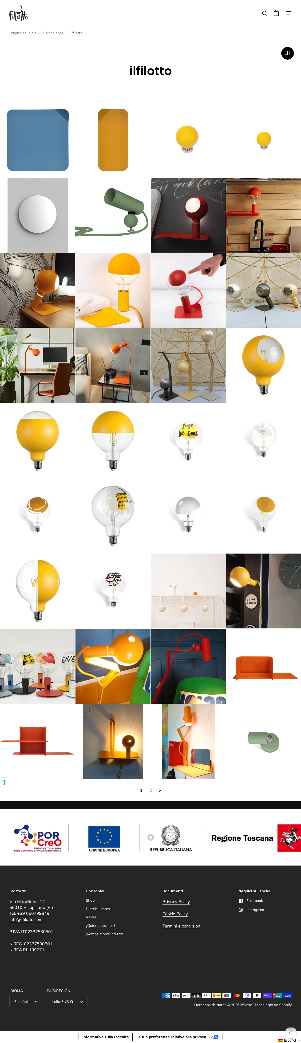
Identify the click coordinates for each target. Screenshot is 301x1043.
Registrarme (123, 545)
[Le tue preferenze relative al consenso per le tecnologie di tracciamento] (4, 782)
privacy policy (147, 517)
